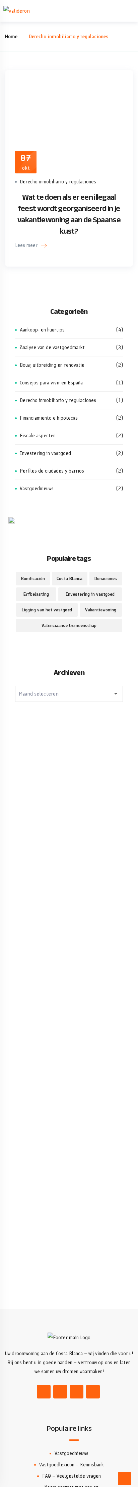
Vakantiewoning (100, 610)
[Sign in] (117, 11)
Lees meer (27, 245)
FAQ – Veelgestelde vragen (71, 1476)
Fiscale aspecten (71, 436)
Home (11, 37)
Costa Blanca (69, 578)
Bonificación (33, 578)
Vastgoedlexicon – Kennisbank (71, 1465)
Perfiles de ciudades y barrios (71, 471)
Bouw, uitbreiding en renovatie (71, 365)
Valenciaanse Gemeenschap (69, 625)
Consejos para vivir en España (71, 383)
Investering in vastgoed (71, 453)
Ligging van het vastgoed (47, 610)
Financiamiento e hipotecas (71, 418)
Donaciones (105, 578)
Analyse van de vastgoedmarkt (71, 347)
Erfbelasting (36, 594)
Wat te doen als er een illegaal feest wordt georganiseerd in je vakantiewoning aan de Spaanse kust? (69, 214)
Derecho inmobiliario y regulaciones (58, 182)
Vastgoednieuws (71, 489)
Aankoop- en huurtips (71, 330)
